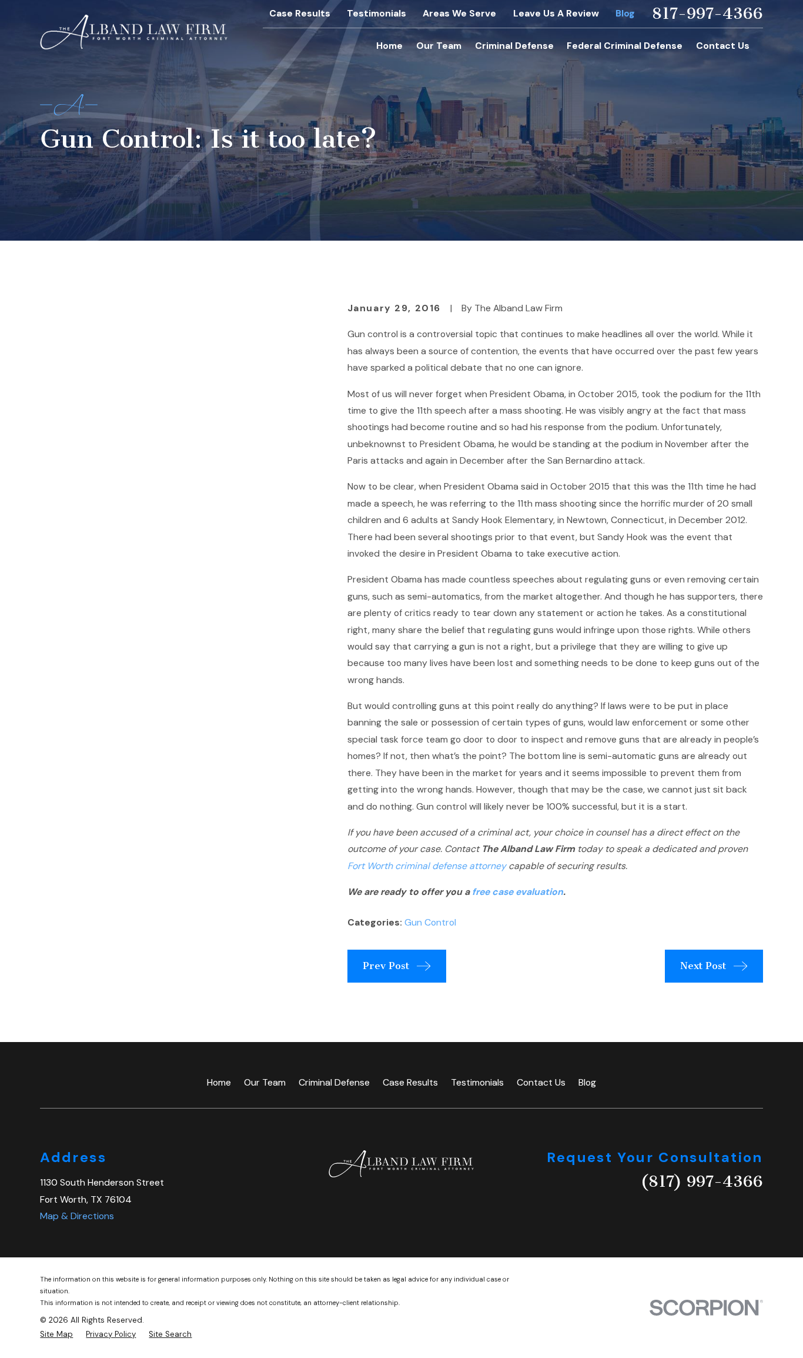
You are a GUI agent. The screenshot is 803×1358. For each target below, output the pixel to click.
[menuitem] (56, 1334)
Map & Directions (77, 1216)
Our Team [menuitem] (438, 45)
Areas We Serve (459, 13)
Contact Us (541, 1082)
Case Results (299, 13)
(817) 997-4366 (702, 1181)
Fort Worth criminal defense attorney (426, 866)
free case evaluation (517, 892)
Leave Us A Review (556, 13)
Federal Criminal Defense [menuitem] (624, 45)
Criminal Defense (334, 1082)
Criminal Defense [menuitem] (514, 45)
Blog (625, 13)
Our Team (265, 1082)
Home (219, 1082)
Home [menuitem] (389, 45)
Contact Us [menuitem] (723, 45)
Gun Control (430, 922)
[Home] (133, 32)
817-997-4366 (707, 13)
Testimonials (376, 13)
